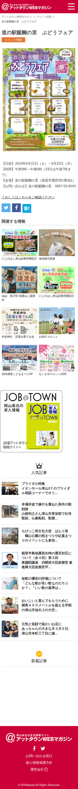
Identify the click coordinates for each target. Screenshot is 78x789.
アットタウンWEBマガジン (17, 16)
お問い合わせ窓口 (39, 756)
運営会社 (37, 769)
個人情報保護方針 (39, 762)
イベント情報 (43, 16)
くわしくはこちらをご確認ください (28, 197)
